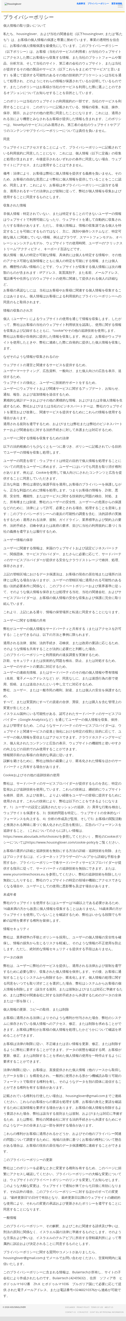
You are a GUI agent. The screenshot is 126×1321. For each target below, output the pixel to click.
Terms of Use (97, 1307)
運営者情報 (116, 3)
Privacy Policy (83, 1307)
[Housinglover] (13, 3)
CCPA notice (82, 1312)
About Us (109, 1307)
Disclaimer (70, 1307)
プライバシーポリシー (98, 3)
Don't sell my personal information (107, 1312)
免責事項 (81, 3)
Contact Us (70, 1312)
